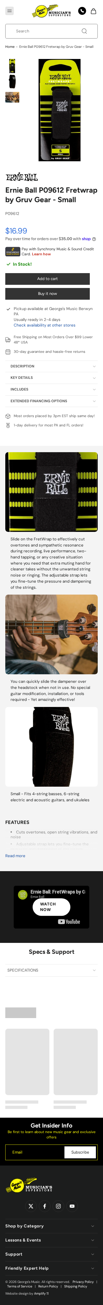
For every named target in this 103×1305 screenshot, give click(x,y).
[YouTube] (72, 1206)
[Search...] (84, 31)
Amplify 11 (41, 1293)
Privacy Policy (83, 1282)
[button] (9, 11)
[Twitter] (31, 1206)
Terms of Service (19, 1286)
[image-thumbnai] (12, 66)
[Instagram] (58, 1206)
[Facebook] (44, 1206)
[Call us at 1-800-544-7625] (82, 11)
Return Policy (48, 1286)
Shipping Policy (75, 1286)
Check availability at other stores (45, 325)
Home (10, 46)
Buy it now (47, 293)
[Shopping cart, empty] (92, 11)
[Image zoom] (59, 110)
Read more (15, 855)
